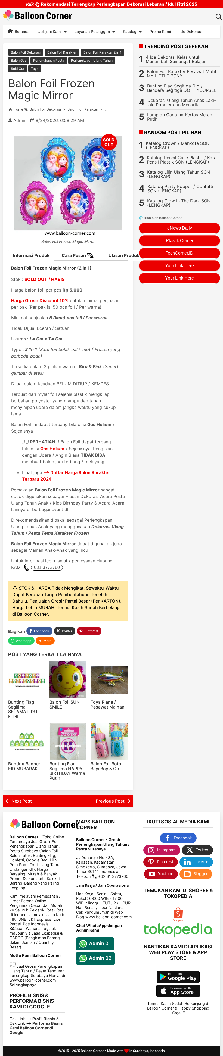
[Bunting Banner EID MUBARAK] (26, 741)
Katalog (130, 31)
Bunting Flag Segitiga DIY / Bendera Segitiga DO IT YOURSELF (183, 88)
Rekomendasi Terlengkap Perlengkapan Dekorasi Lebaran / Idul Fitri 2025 (111, 4)
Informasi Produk (31, 255)
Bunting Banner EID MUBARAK (24, 766)
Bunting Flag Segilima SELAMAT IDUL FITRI (24, 709)
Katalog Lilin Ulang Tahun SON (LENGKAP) (178, 174)
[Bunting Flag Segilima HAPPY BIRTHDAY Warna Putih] (68, 741)
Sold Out (17, 69)
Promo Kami (160, 31)
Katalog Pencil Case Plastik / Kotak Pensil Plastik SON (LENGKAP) (183, 160)
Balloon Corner (92, 1051)
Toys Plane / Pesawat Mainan (108, 704)
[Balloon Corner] (37, 16)
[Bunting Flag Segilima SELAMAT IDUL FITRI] (26, 679)
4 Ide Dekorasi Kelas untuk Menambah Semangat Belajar (176, 59)
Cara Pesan (74, 255)
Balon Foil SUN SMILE (64, 704)
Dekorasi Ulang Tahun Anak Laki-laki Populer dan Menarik (181, 102)
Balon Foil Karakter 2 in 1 (102, 52)
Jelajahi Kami (49, 31)
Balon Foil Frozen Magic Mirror (51, 89)
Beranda (22, 31)
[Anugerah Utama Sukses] (178, 936)
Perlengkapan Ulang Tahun (92, 60)
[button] (45, 641)
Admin (19, 120)
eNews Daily (179, 228)
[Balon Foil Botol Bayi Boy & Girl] (109, 741)
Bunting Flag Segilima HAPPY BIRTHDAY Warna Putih (67, 771)
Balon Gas (18, 60)
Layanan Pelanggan (92, 31)
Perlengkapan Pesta (48, 60)
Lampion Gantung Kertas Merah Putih (179, 117)
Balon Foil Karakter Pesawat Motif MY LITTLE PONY (181, 74)
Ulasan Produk (124, 255)
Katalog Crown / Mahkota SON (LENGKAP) (177, 145)
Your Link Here (179, 265)
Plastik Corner (179, 240)
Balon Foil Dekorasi (26, 52)
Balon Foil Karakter (62, 52)
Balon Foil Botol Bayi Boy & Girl (106, 766)
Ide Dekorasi (190, 31)
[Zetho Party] (178, 920)
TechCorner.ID (179, 253)
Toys (34, 69)
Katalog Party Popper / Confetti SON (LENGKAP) (180, 188)
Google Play (182, 978)
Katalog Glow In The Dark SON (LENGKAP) (178, 203)
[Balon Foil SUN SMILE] (68, 679)
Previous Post (110, 801)
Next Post (21, 801)
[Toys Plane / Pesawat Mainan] (109, 679)
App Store (182, 992)
